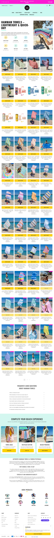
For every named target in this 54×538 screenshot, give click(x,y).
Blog (15, 522)
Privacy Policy (17, 527)
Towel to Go (20, 480)
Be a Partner (17, 524)
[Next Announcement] (36, 2)
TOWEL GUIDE (50, 2)
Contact (16, 519)
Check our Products (38, 534)
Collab (16, 526)
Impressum (17, 517)
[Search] (51, 5)
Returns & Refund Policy (32, 519)
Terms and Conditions (31, 520)
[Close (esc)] (50, 526)
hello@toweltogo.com (45, 515)
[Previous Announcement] (17, 2)
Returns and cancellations (32, 515)
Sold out (46, 288)
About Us (16, 515)
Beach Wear (27, 12)
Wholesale (31, 14)
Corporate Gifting (24, 14)
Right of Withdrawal (31, 524)
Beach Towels (19, 12)
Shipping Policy (30, 517)
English (11, 5)
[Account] (47, 5)
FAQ (15, 520)
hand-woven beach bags (37, 477)
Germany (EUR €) (5, 5)
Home (13, 12)
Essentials (35, 12)
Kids (41, 12)
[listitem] (27, 2)
